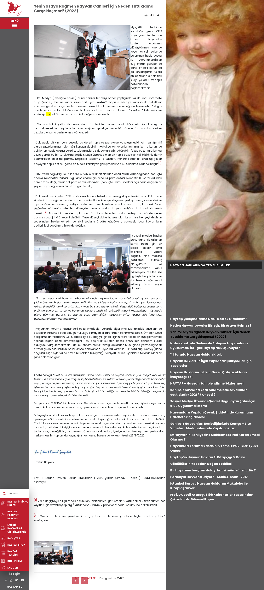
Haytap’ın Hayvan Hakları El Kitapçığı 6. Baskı (207, 457)
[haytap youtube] (22, 580)
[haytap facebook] (6, 580)
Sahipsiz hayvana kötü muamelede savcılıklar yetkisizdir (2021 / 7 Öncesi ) (208, 392)
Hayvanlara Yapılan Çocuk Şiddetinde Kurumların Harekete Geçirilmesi (211, 414)
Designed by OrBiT (112, 578)
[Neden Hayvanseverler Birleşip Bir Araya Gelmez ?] (75, 580)
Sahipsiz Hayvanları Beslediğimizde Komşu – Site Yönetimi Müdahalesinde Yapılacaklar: (210, 425)
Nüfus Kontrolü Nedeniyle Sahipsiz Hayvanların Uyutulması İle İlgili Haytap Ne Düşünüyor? (209, 345)
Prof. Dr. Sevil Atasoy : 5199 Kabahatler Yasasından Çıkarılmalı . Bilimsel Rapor (211, 497)
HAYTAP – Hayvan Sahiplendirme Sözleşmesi (207, 383)
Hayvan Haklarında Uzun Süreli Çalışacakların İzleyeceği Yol (208, 374)
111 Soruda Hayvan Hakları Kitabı (196, 354)
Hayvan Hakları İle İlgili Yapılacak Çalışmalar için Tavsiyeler (211, 363)
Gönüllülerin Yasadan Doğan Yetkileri (201, 464)
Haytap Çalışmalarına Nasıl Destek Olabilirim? (208, 319)
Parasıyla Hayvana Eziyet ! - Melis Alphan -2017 (209, 477)
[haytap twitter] (16, 580)
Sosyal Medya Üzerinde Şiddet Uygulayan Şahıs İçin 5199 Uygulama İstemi (212, 403)
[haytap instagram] (11, 580)
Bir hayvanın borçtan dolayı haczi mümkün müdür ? (213, 470)
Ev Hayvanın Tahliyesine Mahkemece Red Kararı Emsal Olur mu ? (215, 437)
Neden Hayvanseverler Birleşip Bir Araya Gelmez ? (210, 325)
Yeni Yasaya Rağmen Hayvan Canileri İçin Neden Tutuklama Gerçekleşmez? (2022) (210, 334)
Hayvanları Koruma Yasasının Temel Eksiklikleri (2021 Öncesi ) (214, 448)
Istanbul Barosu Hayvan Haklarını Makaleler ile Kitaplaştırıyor (209, 485)
